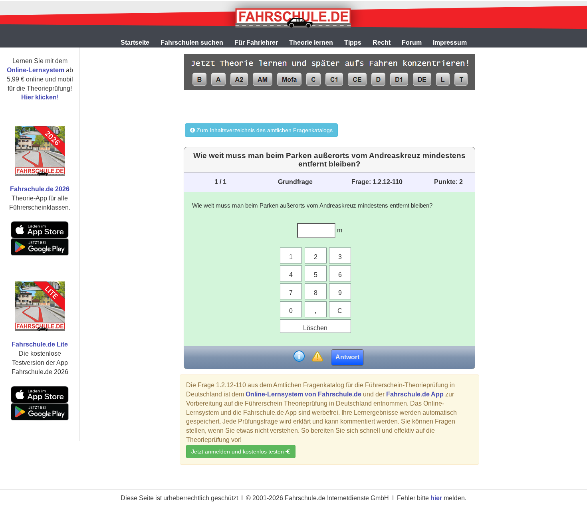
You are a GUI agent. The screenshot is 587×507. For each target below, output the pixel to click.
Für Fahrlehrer (256, 42)
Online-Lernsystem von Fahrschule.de (303, 394)
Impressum (450, 42)
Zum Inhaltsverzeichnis (264, 130)
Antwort (347, 357)
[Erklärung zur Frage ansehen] (299, 357)
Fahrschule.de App (415, 394)
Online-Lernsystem (35, 70)
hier (436, 498)
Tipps (352, 42)
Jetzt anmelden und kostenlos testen (238, 451)
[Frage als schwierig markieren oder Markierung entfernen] (317, 357)
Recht (382, 42)
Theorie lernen (311, 42)
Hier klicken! (40, 97)
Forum (412, 42)
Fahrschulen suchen (192, 42)
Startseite (135, 42)
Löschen (315, 328)
